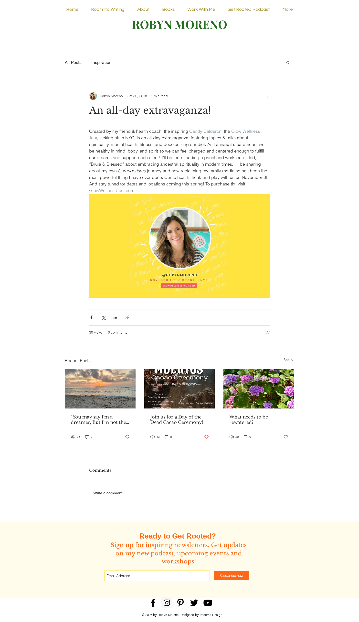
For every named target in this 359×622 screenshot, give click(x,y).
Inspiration (101, 62)
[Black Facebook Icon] (153, 602)
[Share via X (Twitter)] (103, 317)
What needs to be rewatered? (248, 419)
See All (289, 359)
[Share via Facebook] (91, 317)
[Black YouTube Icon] (207, 602)
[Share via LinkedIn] (115, 317)
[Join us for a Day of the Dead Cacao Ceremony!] (179, 388)
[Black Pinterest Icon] (180, 602)
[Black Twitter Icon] (194, 602)
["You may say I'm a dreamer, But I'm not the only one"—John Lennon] (100, 388)
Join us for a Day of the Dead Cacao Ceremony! (176, 419)
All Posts (73, 62)
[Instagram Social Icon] (166, 602)
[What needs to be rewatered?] (258, 388)
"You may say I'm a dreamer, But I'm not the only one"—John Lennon (98, 419)
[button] (288, 62)
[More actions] (267, 96)
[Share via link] (127, 317)
